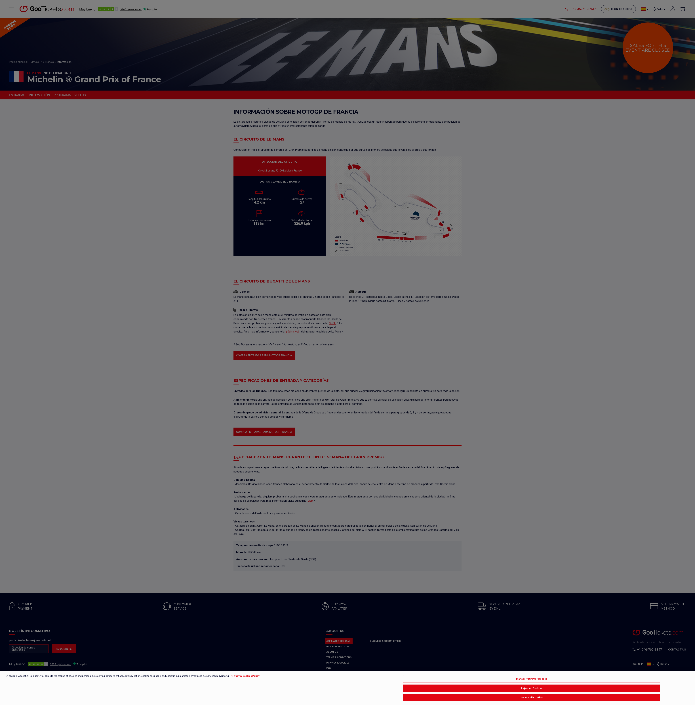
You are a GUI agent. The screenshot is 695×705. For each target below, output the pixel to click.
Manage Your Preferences (531, 678)
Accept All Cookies (532, 697)
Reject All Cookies (531, 688)
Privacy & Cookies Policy (245, 676)
